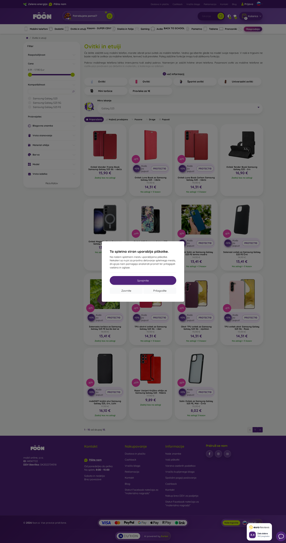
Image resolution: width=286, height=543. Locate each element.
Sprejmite (143, 280)
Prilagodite (160, 290)
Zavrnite (126, 290)
